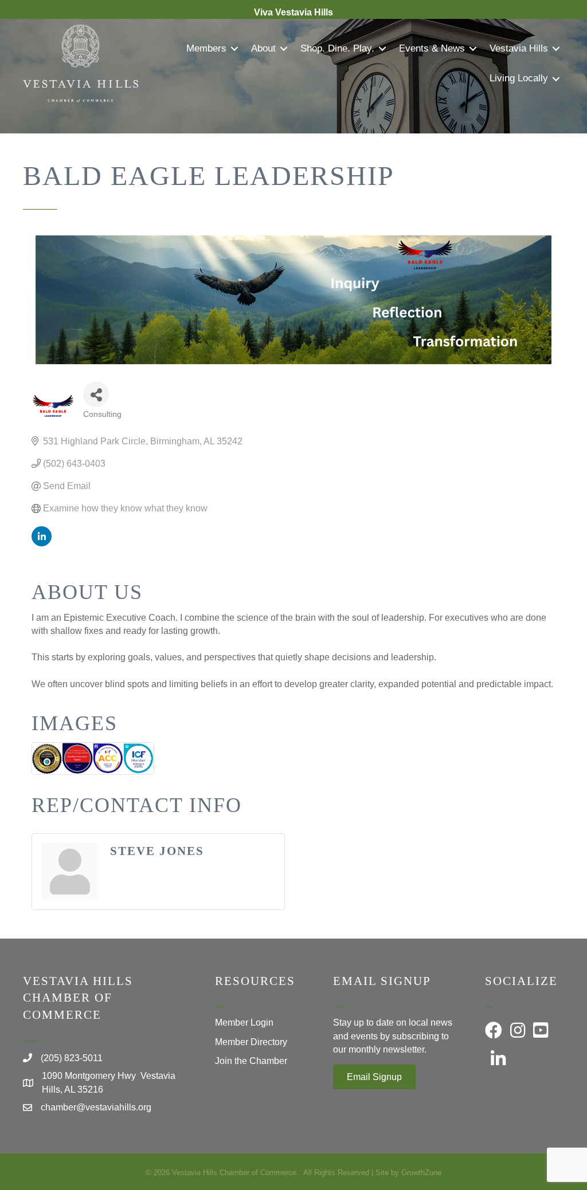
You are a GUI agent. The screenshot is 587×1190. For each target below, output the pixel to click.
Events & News (432, 48)
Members (206, 48)
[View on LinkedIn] (42, 543)
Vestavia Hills (519, 48)
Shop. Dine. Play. (337, 48)
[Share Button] (96, 394)
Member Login (244, 1022)
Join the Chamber (251, 1061)
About (263, 48)
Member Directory (251, 1042)
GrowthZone (421, 1172)
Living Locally (519, 78)
